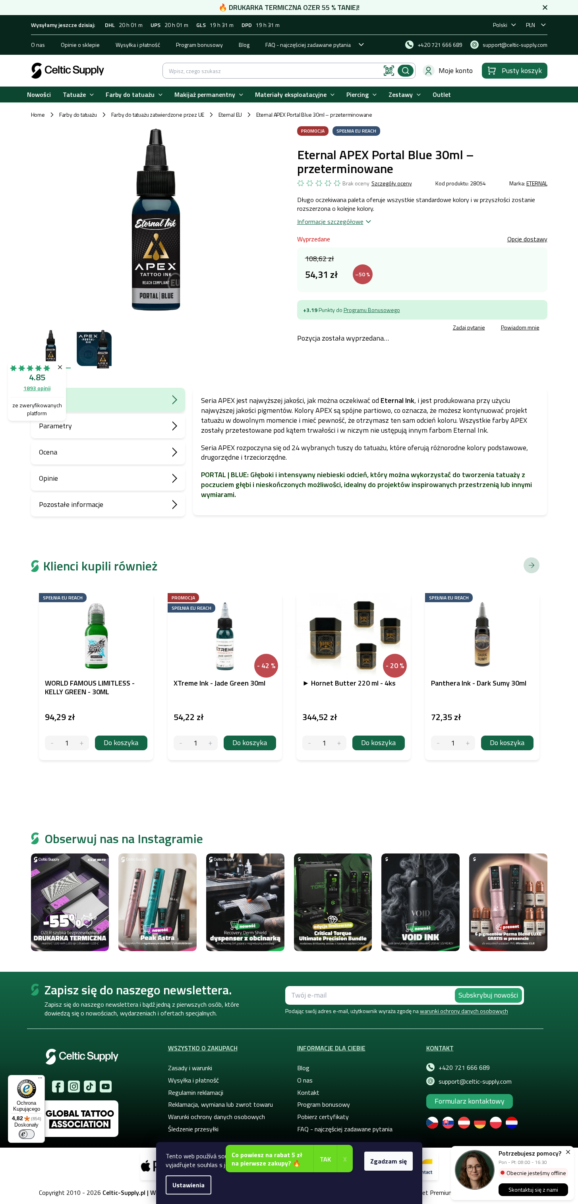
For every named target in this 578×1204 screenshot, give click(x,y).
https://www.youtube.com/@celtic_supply (106, 1086)
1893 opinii (36, 388)
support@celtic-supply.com (475, 1081)
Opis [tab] (46, 399)
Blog (244, 44)
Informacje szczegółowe (330, 221)
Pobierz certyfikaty (323, 1116)
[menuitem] (39, 94)
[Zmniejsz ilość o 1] (52, 743)
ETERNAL (536, 183)
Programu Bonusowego (372, 310)
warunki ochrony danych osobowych (464, 1011)
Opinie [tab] (48, 478)
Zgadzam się (388, 1161)
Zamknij (357, 328)
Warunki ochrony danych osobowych (216, 1116)
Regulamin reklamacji (195, 1092)
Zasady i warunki (190, 1067)
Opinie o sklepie (80, 44)
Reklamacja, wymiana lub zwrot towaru (220, 1104)
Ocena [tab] (48, 452)
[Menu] (40, 1080)
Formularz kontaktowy (470, 1101)
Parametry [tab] (55, 425)
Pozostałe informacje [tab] (71, 504)
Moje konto (456, 70)
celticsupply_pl (74, 1086)
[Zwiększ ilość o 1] (81, 743)
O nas (38, 44)
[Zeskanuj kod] (389, 70)
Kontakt (308, 1092)
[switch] (27, 1134)
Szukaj (406, 71)
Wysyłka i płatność (138, 44)
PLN (530, 25)
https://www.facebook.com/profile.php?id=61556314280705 (58, 1086)
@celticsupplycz (90, 1086)
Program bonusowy (199, 44)
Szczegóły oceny (391, 183)
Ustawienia (188, 1185)
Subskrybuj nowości (488, 995)
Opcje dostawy (527, 239)
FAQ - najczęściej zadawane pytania (308, 44)
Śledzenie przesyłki (193, 1129)
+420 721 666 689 (464, 1067)
